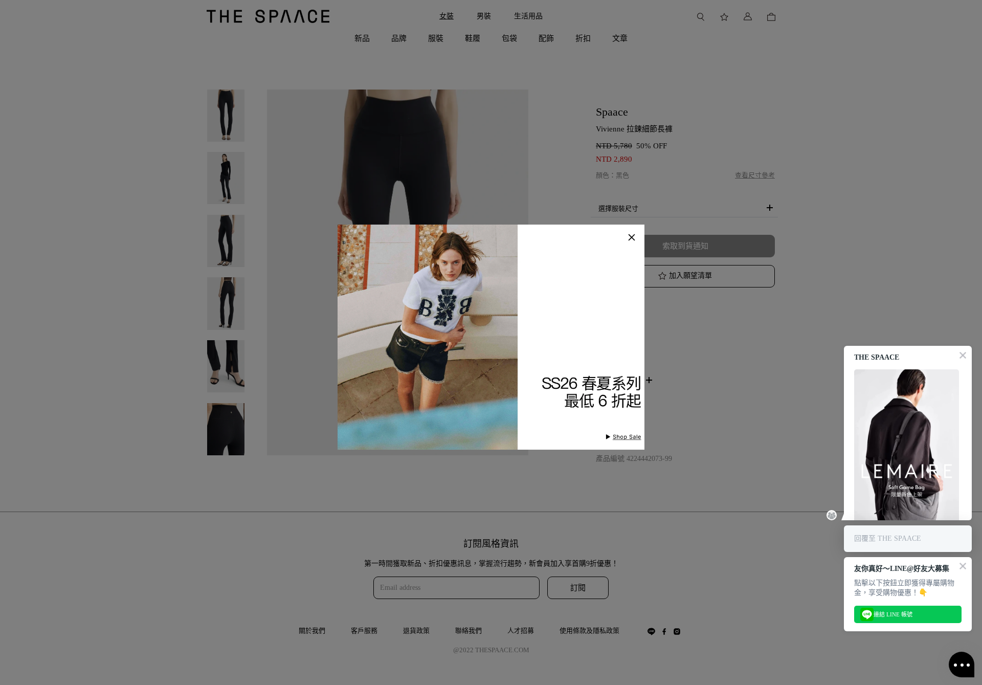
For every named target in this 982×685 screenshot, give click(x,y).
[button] (631, 237)
